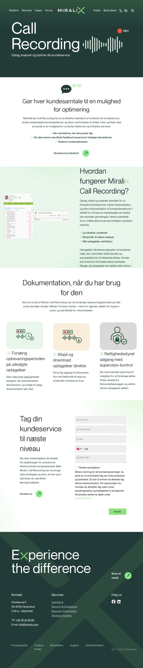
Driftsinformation (94, 645)
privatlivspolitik (83, 498)
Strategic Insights (62, 615)
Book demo (110, 10)
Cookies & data (38, 647)
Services (27, 10)
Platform (14, 10)
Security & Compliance (64, 606)
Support (74, 645)
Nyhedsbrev (56, 645)
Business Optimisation (64, 611)
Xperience (57, 602)
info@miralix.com (28, 624)
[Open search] (132, 10)
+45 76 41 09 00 (25, 620)
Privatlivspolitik (19, 645)
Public (97, 10)
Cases (38, 10)
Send (117, 511)
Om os (48, 10)
